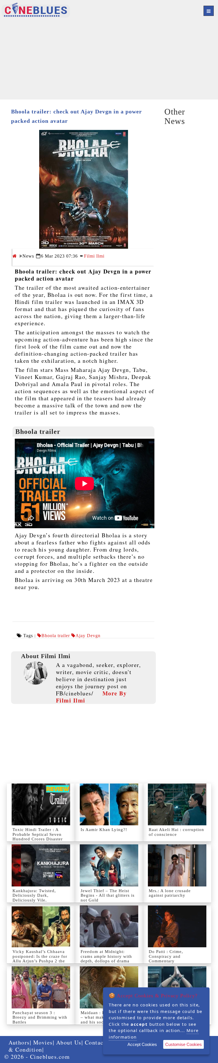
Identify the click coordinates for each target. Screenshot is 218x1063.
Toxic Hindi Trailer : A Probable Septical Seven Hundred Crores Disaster (37, 834)
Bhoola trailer (55, 635)
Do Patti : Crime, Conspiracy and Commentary (166, 956)
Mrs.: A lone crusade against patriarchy (170, 893)
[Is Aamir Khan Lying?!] (109, 804)
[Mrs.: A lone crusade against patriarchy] (177, 865)
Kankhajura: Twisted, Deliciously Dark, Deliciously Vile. (34, 895)
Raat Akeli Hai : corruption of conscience (176, 832)
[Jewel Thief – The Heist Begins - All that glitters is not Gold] (109, 865)
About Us (68, 1042)
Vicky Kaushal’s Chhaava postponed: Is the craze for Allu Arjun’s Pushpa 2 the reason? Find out (39, 958)
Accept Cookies (142, 1044)
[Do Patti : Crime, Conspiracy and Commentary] (177, 926)
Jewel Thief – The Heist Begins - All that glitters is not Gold (108, 895)
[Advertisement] (109, 60)
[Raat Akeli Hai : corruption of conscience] (177, 804)
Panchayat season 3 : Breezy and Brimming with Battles (39, 1017)
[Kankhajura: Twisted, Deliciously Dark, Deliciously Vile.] (41, 865)
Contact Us (100, 1042)
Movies (43, 1042)
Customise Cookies (183, 1044)
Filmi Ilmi (94, 256)
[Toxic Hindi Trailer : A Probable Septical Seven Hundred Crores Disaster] (41, 804)
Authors (19, 1042)
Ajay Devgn (88, 635)
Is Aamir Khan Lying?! (104, 829)
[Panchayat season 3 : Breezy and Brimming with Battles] (41, 987)
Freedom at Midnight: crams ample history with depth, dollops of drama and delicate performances (107, 958)
